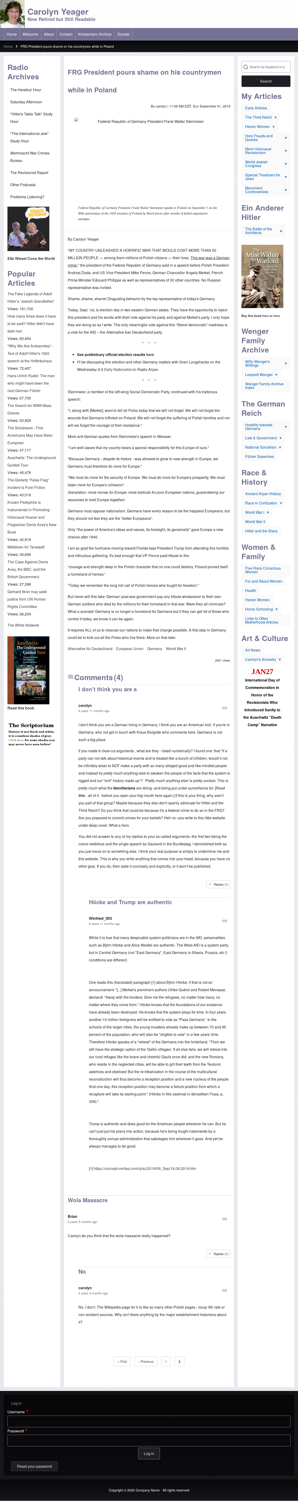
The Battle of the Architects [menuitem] (256, 231)
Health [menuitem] (250, 590)
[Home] (12, 14)
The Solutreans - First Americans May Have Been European (30, 435)
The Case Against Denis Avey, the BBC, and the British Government (27, 569)
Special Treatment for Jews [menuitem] (260, 177)
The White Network (23, 625)
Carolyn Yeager (57, 11)
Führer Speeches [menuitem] (259, 456)
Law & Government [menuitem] (259, 439)
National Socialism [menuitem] (258, 448)
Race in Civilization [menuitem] (259, 504)
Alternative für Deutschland (90, 648)
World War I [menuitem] (252, 513)
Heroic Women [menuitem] (255, 127)
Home (8, 46)
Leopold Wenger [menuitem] (257, 375)
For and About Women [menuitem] (263, 581)
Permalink (154, 708)
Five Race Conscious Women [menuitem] (263, 569)
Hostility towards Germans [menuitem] (256, 427)
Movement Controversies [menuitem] (254, 190)
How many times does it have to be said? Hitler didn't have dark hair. (31, 323)
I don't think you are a (107, 689)
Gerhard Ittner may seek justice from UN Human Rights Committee (27, 599)
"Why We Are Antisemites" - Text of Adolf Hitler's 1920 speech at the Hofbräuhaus (30, 353)
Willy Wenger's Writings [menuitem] (255, 364)
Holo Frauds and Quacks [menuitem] (257, 138)
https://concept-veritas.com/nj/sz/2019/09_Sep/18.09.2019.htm (145, 1168)
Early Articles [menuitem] (256, 108)
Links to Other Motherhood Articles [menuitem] (261, 620)
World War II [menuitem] (255, 521)
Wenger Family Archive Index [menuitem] (264, 385)
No (82, 1271)
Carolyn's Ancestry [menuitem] (258, 660)
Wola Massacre (88, 1200)
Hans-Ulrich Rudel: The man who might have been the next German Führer (31, 383)
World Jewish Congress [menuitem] (254, 164)
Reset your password (34, 1466)
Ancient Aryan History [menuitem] (263, 493)
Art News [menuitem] (252, 650)
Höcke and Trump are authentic (130, 902)
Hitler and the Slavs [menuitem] (261, 531)
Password (15, 1431)
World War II (176, 648)
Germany (154, 648)
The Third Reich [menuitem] (256, 118)
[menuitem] (12, 34)
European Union (129, 648)
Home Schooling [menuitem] (257, 610)
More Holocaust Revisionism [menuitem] (256, 151)
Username (16, 1411)
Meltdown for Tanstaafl (25, 547)
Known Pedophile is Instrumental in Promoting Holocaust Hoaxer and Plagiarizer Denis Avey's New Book (32, 517)
